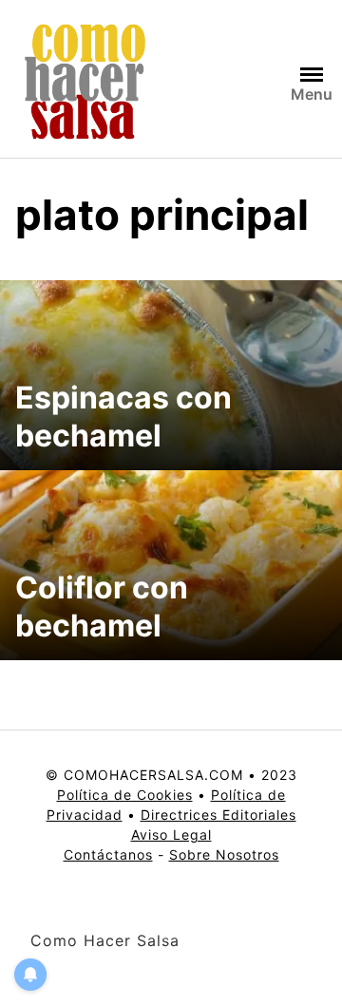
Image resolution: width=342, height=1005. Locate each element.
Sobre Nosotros (224, 854)
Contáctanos (108, 854)
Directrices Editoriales (218, 814)
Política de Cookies (125, 795)
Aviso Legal (171, 834)
